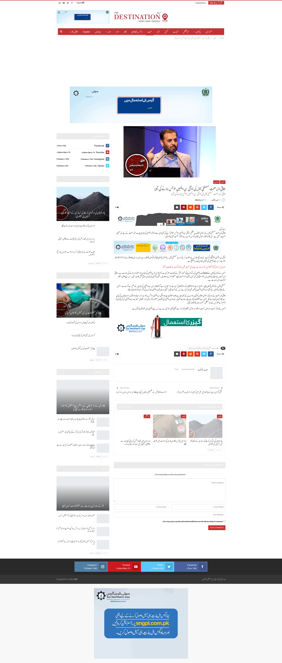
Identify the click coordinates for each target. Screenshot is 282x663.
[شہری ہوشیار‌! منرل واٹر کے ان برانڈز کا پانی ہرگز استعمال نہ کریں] (103, 518)
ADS (75, 579)
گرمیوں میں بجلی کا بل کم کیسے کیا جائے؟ (83, 335)
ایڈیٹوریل (98, 32)
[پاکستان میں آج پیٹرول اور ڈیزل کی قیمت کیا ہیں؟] (103, 325)
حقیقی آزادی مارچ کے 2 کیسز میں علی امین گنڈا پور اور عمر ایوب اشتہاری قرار (200, 392)
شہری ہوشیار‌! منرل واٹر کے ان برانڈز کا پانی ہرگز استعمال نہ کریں (76, 515)
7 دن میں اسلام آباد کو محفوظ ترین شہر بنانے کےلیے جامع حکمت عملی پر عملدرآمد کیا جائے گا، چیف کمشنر (194, 267)
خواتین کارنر (74, 32)
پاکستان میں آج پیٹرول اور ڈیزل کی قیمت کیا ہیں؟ (80, 322)
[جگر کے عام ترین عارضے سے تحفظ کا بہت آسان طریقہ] (83, 493)
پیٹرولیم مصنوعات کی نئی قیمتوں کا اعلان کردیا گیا (83, 312)
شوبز (158, 32)
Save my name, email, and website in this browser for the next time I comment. (192, 521)
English (86, 32)
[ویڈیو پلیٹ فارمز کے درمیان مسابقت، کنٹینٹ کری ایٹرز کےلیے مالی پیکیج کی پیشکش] (103, 448)
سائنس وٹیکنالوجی (137, 32)
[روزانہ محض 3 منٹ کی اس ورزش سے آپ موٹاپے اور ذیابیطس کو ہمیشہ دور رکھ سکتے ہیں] (103, 531)
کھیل (166, 32)
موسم (117, 32)
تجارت (175, 32)
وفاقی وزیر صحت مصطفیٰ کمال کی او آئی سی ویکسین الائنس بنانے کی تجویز (204, 348)
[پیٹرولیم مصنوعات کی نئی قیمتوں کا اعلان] (103, 351)
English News (200, 3)
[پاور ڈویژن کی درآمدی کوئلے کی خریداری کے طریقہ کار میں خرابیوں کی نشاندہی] (205, 426)
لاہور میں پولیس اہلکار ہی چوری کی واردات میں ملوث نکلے (78, 226)
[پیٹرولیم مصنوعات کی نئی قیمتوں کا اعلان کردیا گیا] (83, 300)
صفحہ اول (208, 32)
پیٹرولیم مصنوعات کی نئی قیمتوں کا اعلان (83, 348)
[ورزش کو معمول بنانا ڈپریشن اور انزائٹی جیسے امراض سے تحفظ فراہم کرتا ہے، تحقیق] (103, 544)
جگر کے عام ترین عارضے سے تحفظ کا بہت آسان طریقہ (83, 506)
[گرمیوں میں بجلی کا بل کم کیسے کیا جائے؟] (103, 338)
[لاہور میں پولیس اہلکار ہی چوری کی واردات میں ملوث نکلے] (169, 426)
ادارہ (109, 32)
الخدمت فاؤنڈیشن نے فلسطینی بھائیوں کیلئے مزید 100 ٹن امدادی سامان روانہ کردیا (141, 392)
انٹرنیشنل (186, 32)
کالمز (125, 32)
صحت (150, 32)
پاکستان (198, 32)
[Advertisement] (141, 61)
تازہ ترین (216, 182)
